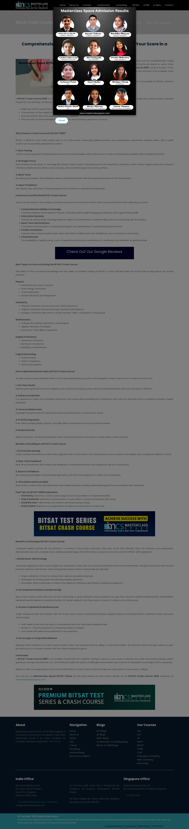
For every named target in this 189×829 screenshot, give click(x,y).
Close (61, 120)
